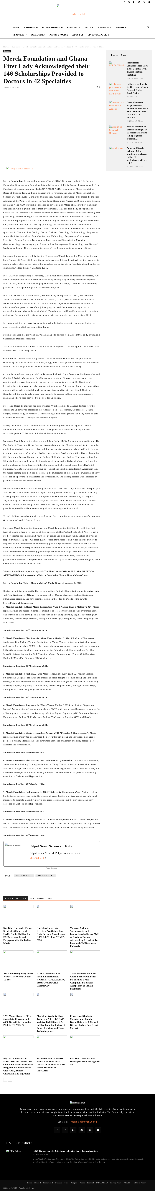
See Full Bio (37, 857)
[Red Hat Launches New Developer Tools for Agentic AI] (85, 1045)
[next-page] (10, 1080)
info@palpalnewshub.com (83, 1121)
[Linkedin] (134, 2)
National (29, 27)
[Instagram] (129, 2)
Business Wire (45, 876)
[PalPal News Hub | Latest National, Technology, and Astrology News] (77, 14)
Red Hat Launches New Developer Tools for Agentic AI (85, 1061)
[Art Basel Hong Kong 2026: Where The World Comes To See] (18, 960)
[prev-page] (5, 1080)
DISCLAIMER (38, 35)
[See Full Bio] (46, 857)
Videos (120, 27)
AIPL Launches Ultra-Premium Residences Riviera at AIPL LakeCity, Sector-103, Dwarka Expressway (51, 979)
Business (72, 27)
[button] (148, 27)
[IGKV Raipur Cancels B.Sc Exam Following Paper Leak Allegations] (17, 1157)
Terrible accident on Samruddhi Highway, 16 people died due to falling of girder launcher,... (137, 133)
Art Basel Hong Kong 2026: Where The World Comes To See (18, 976)
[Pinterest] (20, 99)
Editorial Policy (98, 35)
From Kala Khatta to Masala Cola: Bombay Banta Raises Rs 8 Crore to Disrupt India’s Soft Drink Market (84, 1022)
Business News (24, 876)
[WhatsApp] (27, 99)
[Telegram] (139, 2)
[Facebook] (124, 2)
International (51, 27)
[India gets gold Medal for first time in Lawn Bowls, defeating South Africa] (116, 89)
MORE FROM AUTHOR (41, 898)
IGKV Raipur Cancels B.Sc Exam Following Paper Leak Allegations (65, 1151)
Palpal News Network (22, 168)
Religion (103, 27)
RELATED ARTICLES (15, 898)
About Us (78, 35)
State (87, 27)
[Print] (41, 99)
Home (16, 27)
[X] (144, 2)
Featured (19, 35)
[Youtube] (149, 2)
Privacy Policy (58, 35)
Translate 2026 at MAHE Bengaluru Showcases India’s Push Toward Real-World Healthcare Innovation (51, 1064)
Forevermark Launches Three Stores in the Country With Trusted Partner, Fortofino (137, 69)
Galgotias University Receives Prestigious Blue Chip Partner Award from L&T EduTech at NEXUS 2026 (51, 934)
